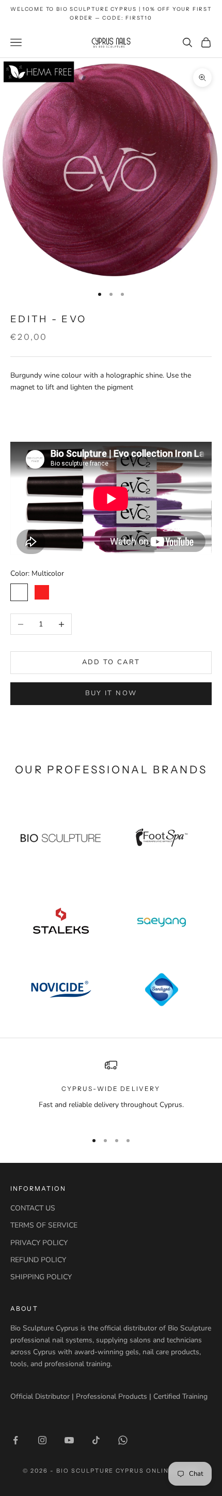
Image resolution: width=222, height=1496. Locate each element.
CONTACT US (32, 1208)
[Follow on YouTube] (69, 1440)
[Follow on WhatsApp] (123, 1440)
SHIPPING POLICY (41, 1277)
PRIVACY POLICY (39, 1243)
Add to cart (111, 662)
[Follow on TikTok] (96, 1440)
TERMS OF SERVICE (43, 1225)
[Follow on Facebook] (15, 1440)
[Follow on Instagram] (42, 1440)
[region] (111, 1091)
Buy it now (111, 693)
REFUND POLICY (38, 1260)
